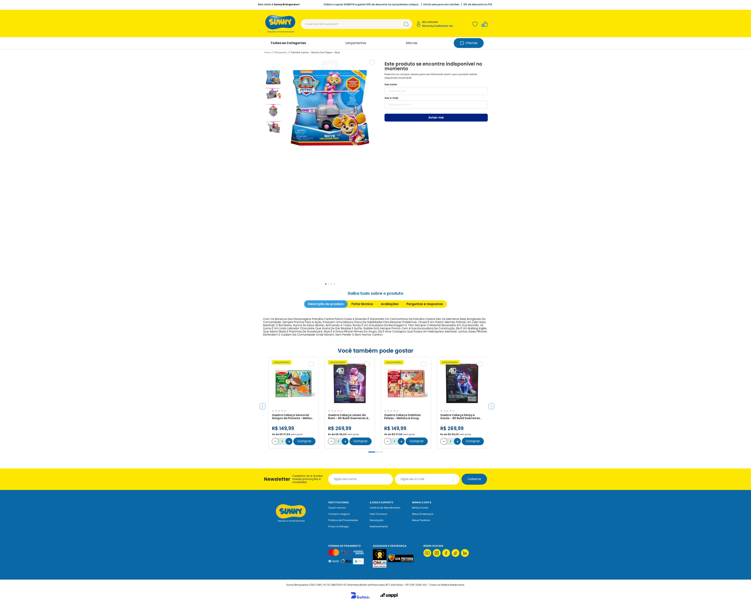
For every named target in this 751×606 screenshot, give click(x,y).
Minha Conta (420, 508)
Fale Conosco (378, 514)
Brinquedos (281, 52)
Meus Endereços (422, 514)
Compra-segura (339, 514)
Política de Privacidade (343, 520)
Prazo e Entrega (338, 526)
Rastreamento (379, 526)
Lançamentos (355, 43)
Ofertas (471, 43)
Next (490, 405)
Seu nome (390, 84)
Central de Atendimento (385, 508)
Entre (426, 26)
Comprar (304, 441)
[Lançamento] (293, 406)
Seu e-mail (391, 98)
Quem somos (337, 508)
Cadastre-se (443, 26)
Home (267, 52)
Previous (261, 405)
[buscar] (406, 24)
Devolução (377, 520)
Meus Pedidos (421, 520)
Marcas (411, 43)
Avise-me (436, 117)
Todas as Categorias (288, 43)
